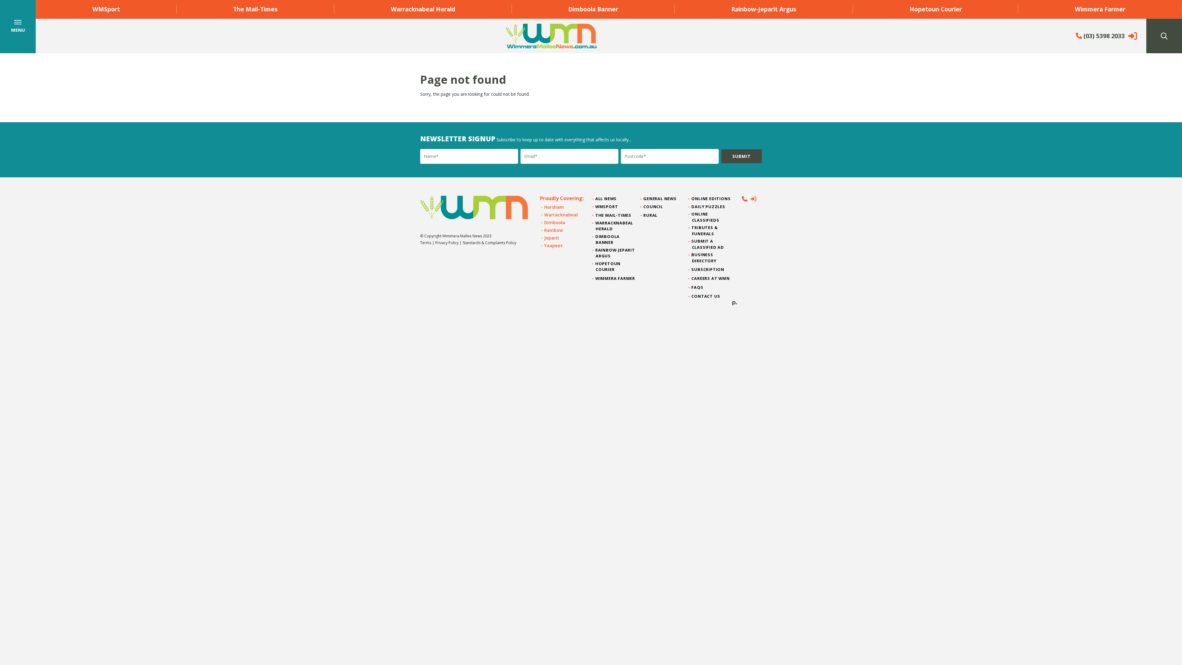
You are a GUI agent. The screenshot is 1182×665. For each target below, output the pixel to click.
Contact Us (706, 296)
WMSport (106, 9)
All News (606, 198)
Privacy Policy (447, 242)
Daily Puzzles (708, 206)
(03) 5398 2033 (1103, 36)
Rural (650, 215)
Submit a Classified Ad (708, 244)
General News (660, 198)
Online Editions (711, 198)
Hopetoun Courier (936, 9)
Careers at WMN (711, 278)
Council (653, 206)
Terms (425, 242)
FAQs (697, 287)
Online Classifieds (705, 217)
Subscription (708, 269)
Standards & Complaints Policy (489, 242)
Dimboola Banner (593, 9)
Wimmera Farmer (1100, 9)
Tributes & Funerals (705, 230)
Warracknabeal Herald (423, 9)
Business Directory (704, 257)
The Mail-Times (255, 9)
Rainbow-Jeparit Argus (763, 9)
